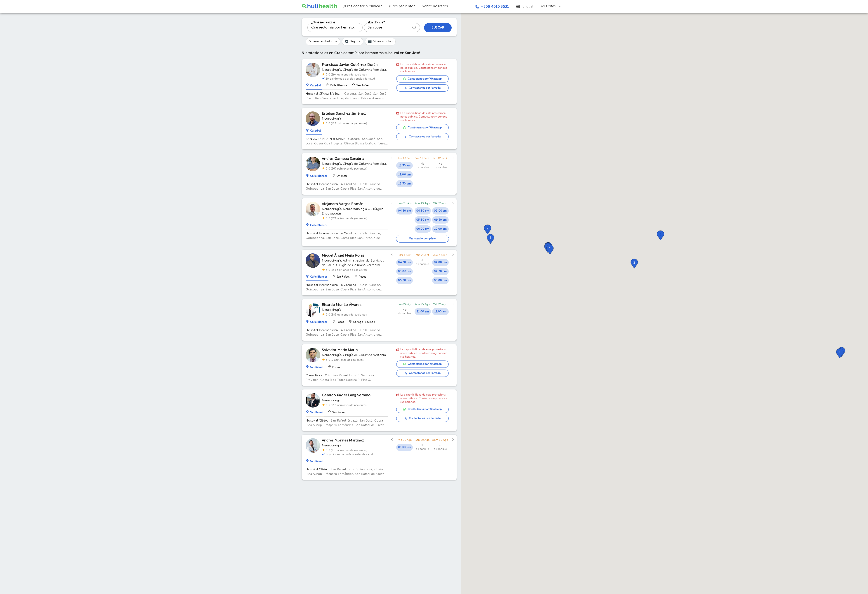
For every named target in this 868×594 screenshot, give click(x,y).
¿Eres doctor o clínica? (362, 6)
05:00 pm (404, 271)
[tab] (314, 84)
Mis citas (548, 6)
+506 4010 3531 (495, 7)
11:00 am (423, 311)
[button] (634, 264)
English (528, 6)
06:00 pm (422, 229)
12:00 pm (404, 174)
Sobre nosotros (435, 6)
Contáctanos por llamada (425, 88)
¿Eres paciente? (402, 6)
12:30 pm (404, 183)
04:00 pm (440, 262)
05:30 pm (422, 220)
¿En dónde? (376, 22)
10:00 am (440, 229)
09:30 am (440, 220)
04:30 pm (404, 211)
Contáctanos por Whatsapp (425, 79)
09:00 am (440, 211)
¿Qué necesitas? (323, 22)
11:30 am (404, 165)
